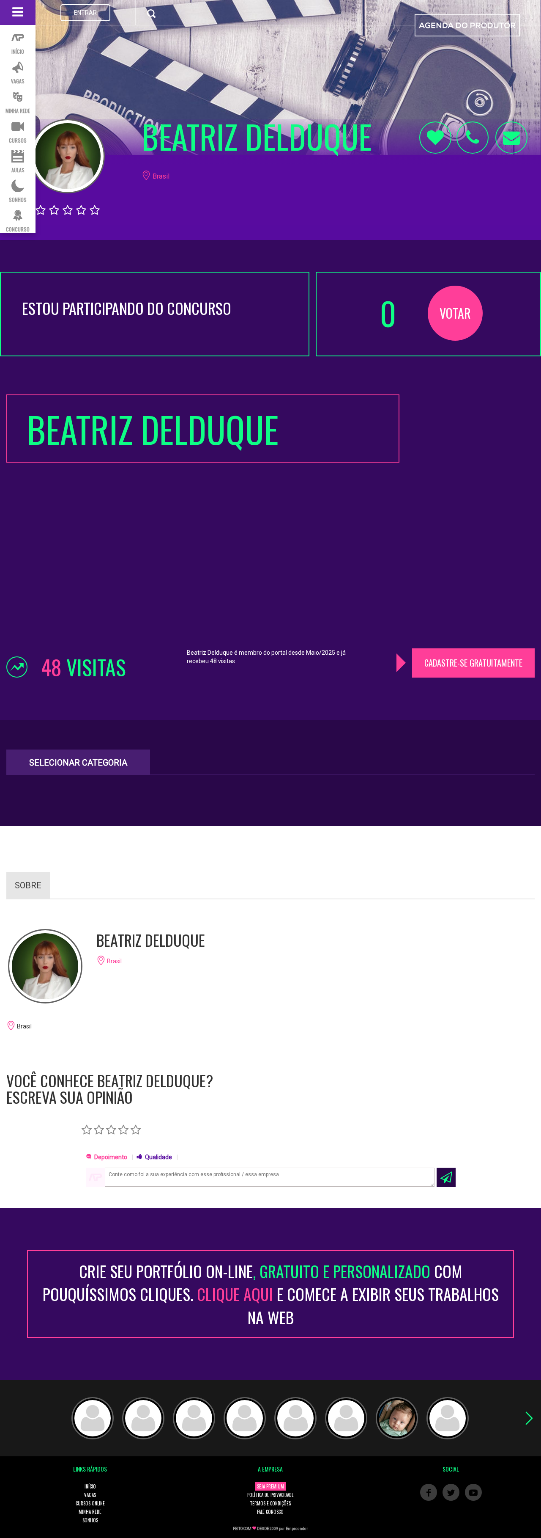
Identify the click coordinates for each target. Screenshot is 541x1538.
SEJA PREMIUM (270, 1486)
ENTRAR (85, 12)
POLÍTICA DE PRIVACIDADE (270, 1494)
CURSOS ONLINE (90, 1503)
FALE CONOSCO (270, 1511)
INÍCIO (90, 1486)
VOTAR (455, 312)
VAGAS (90, 1494)
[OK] (446, 1177)
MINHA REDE (90, 1511)
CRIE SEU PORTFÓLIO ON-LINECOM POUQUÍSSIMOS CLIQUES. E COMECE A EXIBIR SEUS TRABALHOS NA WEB (271, 1294)
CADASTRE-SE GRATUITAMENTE (473, 662)
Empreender (297, 1529)
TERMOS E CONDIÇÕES (270, 1503)
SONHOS (90, 1520)
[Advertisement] (473, 521)
